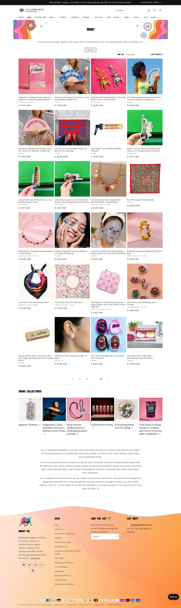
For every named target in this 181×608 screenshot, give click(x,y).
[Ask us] (173, 597)
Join (90, 312)
